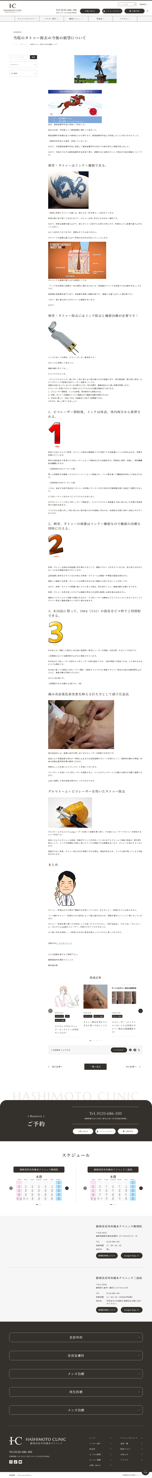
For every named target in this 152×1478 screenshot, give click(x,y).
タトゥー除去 (60, 1020)
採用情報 (12, 1475)
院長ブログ (24, 44)
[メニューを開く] (147, 11)
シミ (67, 1016)
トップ (15, 44)
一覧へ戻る (95, 1066)
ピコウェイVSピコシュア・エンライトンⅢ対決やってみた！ (67, 1029)
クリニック (59, 1016)
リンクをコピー (119, 1050)
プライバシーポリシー (24, 1475)
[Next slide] (140, 1011)
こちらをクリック (64, 943)
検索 (33, 57)
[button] (90, 1040)
